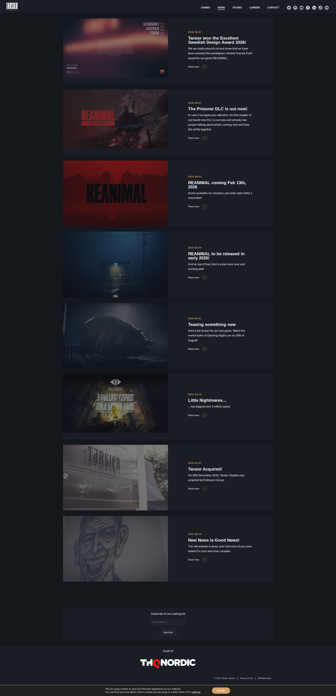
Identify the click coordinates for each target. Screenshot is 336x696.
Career (255, 7)
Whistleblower (264, 678)
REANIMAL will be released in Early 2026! (104, 234)
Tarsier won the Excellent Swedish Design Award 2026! (118, 20)
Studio (237, 7)
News (221, 7)
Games (205, 7)
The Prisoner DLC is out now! (92, 91)
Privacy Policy (246, 678)
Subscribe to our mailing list (168, 613)
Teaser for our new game (87, 305)
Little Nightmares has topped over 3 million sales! (113, 376)
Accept (221, 690)
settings (196, 692)
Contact (273, 7)
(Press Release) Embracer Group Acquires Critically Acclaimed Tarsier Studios (141, 447)
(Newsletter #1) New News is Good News (103, 518)
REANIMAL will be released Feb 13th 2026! (105, 163)
